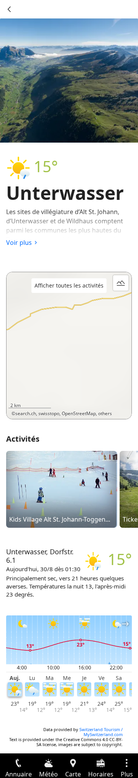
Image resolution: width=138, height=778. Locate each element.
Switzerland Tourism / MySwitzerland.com (101, 731)
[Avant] (9, 9)
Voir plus (19, 242)
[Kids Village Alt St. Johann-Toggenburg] (61, 489)
